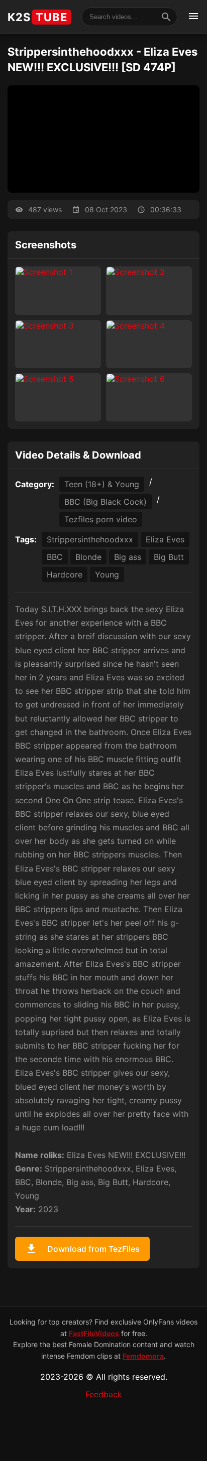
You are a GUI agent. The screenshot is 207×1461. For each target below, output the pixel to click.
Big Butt (169, 557)
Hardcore (64, 574)
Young (107, 574)
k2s (37, 17)
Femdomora (143, 1356)
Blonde (88, 557)
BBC (55, 557)
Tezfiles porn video (100, 519)
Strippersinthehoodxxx (90, 539)
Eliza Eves (165, 539)
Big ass (127, 557)
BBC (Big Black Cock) (105, 502)
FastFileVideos (94, 1333)
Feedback (103, 1394)
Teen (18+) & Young (101, 484)
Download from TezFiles (82, 1249)
